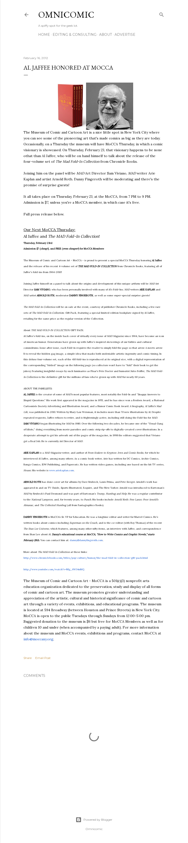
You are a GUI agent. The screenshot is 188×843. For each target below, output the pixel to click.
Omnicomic (66, 14)
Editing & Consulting (74, 34)
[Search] (161, 13)
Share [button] (28, 658)
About (105, 34)
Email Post (43, 658)
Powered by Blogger (97, 819)
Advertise (125, 34)
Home (44, 34)
